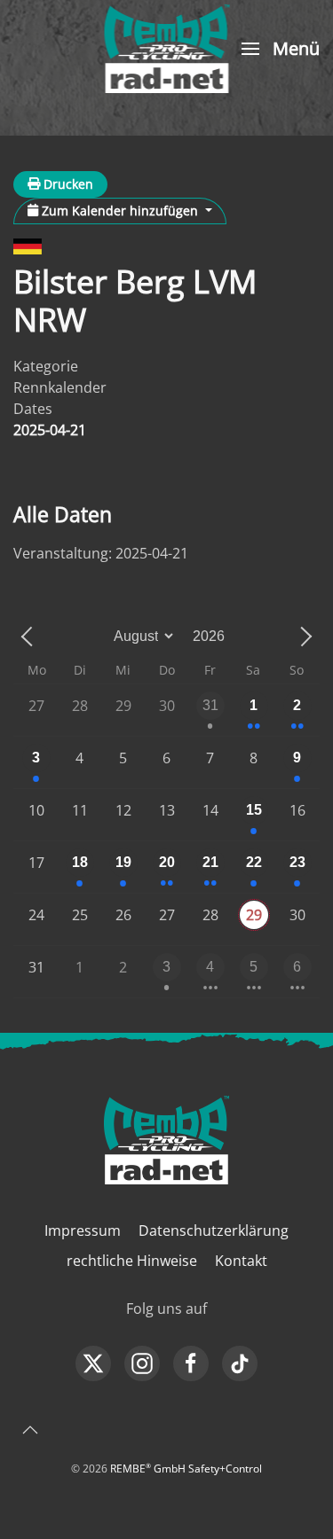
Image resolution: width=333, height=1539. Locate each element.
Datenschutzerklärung (214, 1230)
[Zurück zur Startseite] (166, 49)
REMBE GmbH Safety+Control (186, 1468)
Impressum (82, 1230)
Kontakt (241, 1260)
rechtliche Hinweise (132, 1260)
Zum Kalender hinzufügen (120, 210)
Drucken (66, 184)
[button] (278, 49)
